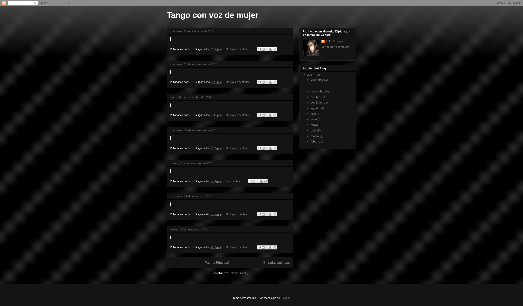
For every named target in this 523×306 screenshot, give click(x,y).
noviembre (318, 91)
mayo (315, 124)
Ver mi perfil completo (335, 46)
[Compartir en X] (267, 49)
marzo (315, 136)
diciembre (317, 79)
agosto (315, 108)
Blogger (285, 297)
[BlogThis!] (263, 49)
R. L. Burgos (334, 41)
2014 (311, 74)
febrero (316, 141)
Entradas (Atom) (238, 273)
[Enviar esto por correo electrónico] (259, 49)
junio (314, 119)
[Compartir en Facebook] (271, 49)
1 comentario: (234, 181)
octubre (316, 97)
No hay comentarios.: (239, 49)
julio (314, 113)
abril (314, 130)
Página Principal (217, 262)
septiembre (318, 102)
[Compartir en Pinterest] (275, 49)
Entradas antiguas (276, 262)
